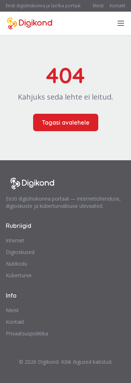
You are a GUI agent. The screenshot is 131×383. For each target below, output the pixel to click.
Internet (15, 240)
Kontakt (117, 6)
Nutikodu (16, 263)
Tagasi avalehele (66, 122)
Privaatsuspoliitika (27, 333)
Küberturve (19, 275)
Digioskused (20, 252)
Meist (98, 6)
